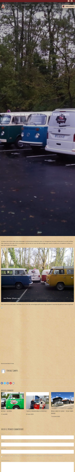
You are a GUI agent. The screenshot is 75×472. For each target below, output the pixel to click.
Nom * (3, 434)
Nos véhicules (15, 6)
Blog (42, 5)
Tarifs (33, 5)
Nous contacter (56, 6)
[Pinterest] (11, 383)
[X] (5, 383)
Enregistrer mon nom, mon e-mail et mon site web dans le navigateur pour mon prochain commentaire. (33, 456)
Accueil (8, 5)
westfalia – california (6, 411)
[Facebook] (2, 383)
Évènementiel (25, 5)
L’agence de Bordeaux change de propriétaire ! (36, 411)
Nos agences (48, 6)
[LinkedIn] (8, 383)
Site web (3, 448)
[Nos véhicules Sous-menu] (18, 6)
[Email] (13, 383)
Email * (3, 441)
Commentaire (5, 460)
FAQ (38, 5)
